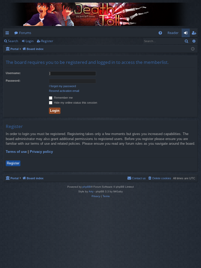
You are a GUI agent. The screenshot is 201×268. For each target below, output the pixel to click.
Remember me (63, 97)
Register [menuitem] (195, 33)
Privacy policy (41, 152)
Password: (13, 80)
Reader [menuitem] (173, 32)
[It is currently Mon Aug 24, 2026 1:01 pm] (192, 49)
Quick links (8, 33)
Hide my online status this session (75, 102)
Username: (13, 73)
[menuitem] (160, 33)
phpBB (86, 186)
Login (30, 41)
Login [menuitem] (187, 33)
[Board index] (100, 14)
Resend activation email (64, 90)
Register (47, 41)
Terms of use (16, 152)
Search (13, 41)
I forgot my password (62, 86)
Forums (25, 32)
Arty (91, 191)
